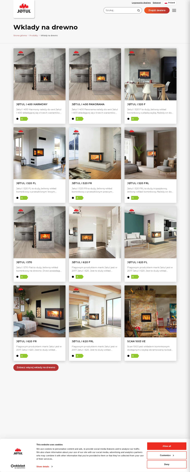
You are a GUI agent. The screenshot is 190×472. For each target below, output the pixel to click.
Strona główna (20, 35)
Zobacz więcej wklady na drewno (36, 367)
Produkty (33, 35)
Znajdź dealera (156, 10)
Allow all (167, 446)
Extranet (157, 3)
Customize (165, 455)
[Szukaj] (138, 10)
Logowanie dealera (141, 3)
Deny (166, 464)
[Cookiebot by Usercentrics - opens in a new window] (18, 466)
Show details (42, 466)
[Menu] (174, 10)
